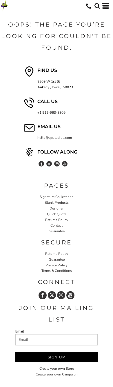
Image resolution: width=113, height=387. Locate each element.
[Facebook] (41, 164)
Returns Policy (56, 220)
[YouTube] (65, 164)
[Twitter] (49, 164)
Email (19, 331)
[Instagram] (57, 164)
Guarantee (57, 231)
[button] (97, 6)
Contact (56, 225)
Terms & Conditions (56, 270)
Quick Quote (56, 214)
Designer (56, 208)
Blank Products (57, 202)
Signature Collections (56, 197)
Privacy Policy (56, 265)
